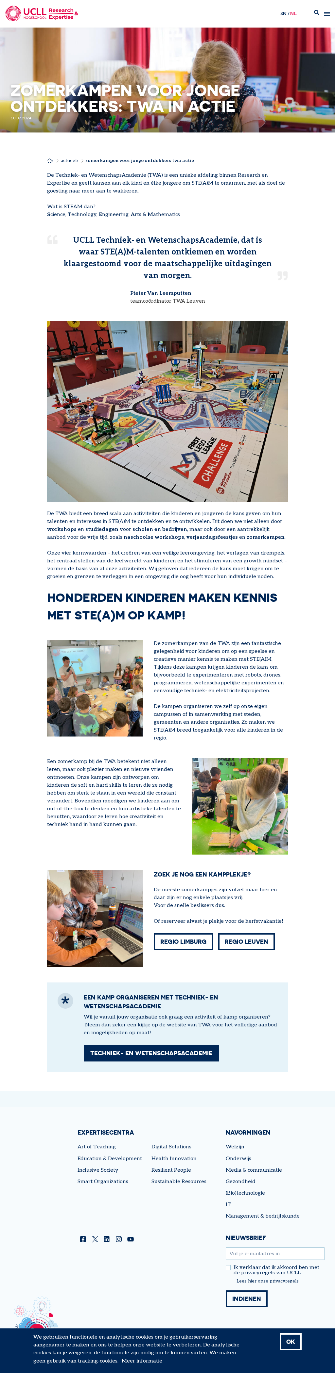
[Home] (41, 14)
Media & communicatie (254, 1170)
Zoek (316, 14)
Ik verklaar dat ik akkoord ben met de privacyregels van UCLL (276, 1270)
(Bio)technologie (245, 1193)
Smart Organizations (103, 1182)
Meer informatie (142, 1361)
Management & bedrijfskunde (263, 1216)
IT (228, 1204)
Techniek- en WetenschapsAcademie (151, 1053)
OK (290, 1341)
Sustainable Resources (178, 1182)
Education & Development (110, 1159)
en (283, 13)
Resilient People (171, 1170)
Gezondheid (241, 1182)
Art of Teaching (97, 1147)
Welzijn (235, 1147)
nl (293, 13)
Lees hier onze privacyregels (268, 1281)
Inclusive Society (98, 1170)
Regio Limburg (183, 941)
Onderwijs (238, 1159)
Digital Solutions (171, 1147)
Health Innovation (174, 1159)
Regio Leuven (246, 941)
